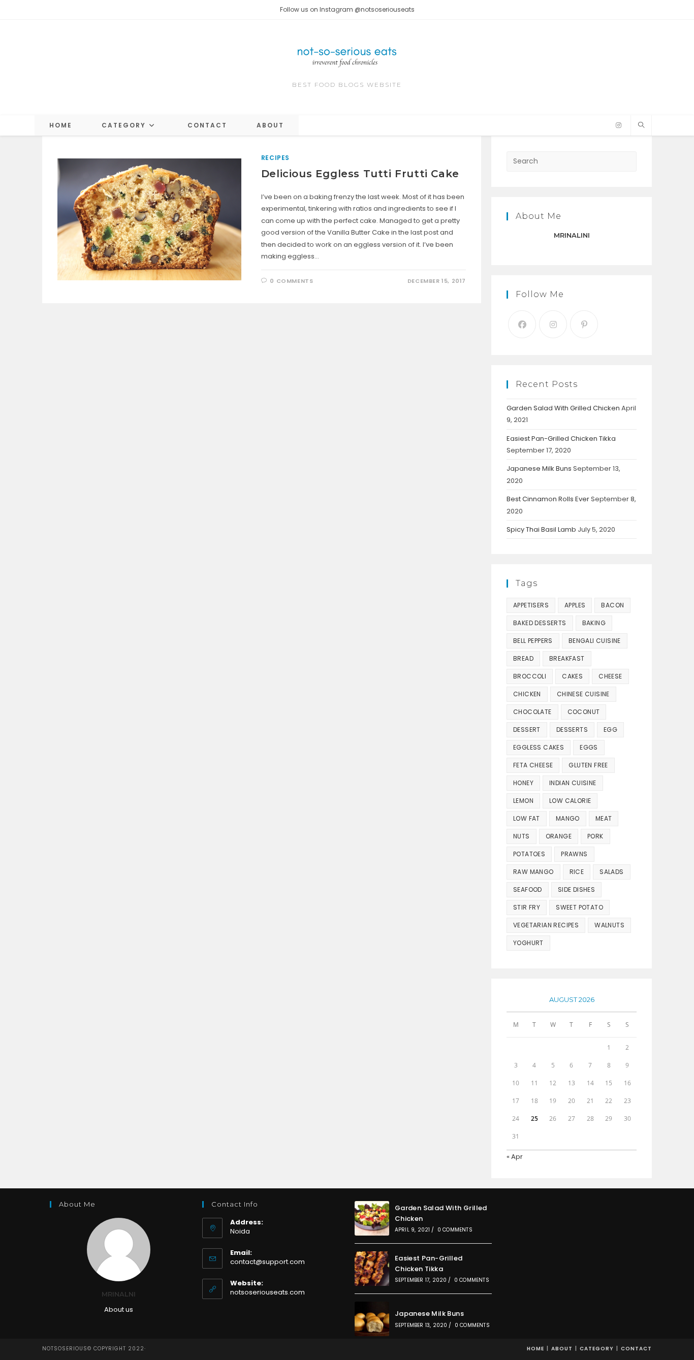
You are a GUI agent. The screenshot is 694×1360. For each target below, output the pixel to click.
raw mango (533, 871)
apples (574, 605)
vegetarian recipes (546, 925)
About (562, 1348)
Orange (559, 836)
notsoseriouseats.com (267, 1292)
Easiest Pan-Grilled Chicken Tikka (561, 438)
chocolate (532, 711)
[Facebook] (522, 324)
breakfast (567, 658)
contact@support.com (267, 1262)
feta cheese (533, 765)
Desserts (572, 729)
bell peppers (533, 640)
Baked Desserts (539, 623)
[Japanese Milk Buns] (372, 1319)
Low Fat (526, 818)
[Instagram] (618, 125)
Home (535, 1348)
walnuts (609, 925)
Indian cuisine (572, 783)
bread (523, 658)
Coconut (583, 711)
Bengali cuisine (595, 640)
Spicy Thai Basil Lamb (541, 529)
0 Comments (291, 281)
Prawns (574, 854)
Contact (636, 1348)
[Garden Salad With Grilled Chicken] (372, 1218)
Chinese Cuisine (583, 694)
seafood (527, 889)
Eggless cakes (538, 747)
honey (523, 783)
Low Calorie (570, 800)
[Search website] (641, 125)
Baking (594, 623)
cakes (572, 676)
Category (597, 1348)
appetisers (531, 605)
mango (568, 818)
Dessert (527, 729)
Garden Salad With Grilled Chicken (563, 408)
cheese (610, 676)
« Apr (515, 1156)
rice (577, 871)
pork (595, 836)
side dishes (576, 889)
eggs (589, 747)
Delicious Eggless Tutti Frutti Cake (360, 174)
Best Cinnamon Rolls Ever (548, 499)
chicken (527, 694)
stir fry (526, 907)
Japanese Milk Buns (539, 468)
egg (610, 729)
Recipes (275, 157)
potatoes (529, 854)
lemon (523, 800)
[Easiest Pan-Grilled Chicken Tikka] (372, 1268)
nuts (521, 836)
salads (611, 871)
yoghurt (528, 942)
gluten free (588, 765)
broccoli (529, 676)
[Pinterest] (584, 324)
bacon (612, 605)
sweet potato (579, 907)
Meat (603, 818)
